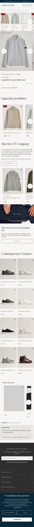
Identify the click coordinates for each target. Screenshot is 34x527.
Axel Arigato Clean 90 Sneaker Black (7, 311)
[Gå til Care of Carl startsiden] (8, 5)
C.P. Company (5, 77)
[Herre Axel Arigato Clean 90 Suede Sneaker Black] (8, 327)
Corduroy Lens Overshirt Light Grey (11, 198)
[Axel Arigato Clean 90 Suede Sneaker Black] (8, 339)
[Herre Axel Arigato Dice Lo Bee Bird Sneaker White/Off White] (25, 327)
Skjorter (8, 33)
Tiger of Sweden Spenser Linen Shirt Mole (11, 133)
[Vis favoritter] (26, 5)
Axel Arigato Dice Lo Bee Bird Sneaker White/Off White (25, 341)
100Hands (13, 26)
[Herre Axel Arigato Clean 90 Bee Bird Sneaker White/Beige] (25, 269)
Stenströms (24, 26)
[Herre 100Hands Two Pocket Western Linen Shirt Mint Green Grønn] (15, 18)
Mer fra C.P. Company (15, 144)
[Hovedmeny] (31, 5)
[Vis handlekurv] (28, 5)
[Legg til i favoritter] (21, 107)
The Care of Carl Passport (17, 1)
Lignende (13, 98)
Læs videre (17, 507)
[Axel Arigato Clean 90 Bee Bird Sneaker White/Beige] (25, 280)
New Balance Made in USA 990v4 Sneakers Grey (8, 370)
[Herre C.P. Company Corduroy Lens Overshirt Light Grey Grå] (13, 181)
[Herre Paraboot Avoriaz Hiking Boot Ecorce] (25, 357)
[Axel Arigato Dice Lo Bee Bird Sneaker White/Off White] (25, 339)
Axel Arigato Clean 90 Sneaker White (24, 311)
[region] (17, 432)
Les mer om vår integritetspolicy (17, 462)
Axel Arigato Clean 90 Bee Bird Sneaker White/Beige (25, 282)
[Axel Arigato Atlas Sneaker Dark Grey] (8, 280)
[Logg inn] (23, 5)
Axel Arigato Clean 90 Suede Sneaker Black (7, 341)
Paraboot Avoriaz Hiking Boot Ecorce (24, 370)
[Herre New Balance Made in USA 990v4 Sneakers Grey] (8, 357)
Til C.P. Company (8, 163)
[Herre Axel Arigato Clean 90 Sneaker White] (25, 298)
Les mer (16, 241)
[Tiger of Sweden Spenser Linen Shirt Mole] (13, 131)
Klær (2, 33)
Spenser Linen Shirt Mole (5, 28)
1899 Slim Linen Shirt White (24, 28)
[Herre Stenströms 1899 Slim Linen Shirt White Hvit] (25, 18)
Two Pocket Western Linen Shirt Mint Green (15, 28)
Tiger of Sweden (5, 26)
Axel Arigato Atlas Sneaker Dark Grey (8, 282)
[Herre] (14, 398)
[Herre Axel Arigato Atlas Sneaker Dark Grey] (8, 269)
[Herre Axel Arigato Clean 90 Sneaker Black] (8, 298)
